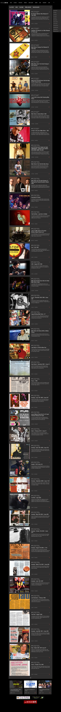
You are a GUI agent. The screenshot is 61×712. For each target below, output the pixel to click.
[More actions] (49, 11)
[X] (2, 2)
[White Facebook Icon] (1, 2)
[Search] (54, 2)
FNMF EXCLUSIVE (36, 7)
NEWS (17, 7)
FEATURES (21, 7)
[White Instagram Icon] (4, 2)
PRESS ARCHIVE (28, 7)
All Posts (12, 7)
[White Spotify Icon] (7, 2)
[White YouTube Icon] (6, 2)
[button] (25, 3)
